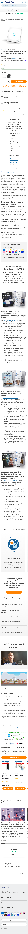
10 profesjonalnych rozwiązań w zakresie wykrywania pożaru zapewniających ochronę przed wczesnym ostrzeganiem (13, 824)
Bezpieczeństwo (14, 930)
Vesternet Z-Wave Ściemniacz (19, 776)
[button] (25, 2)
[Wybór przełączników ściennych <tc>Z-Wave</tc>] (14, 172)
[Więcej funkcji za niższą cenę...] (14, 738)
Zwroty (20, 930)
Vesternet (8, 928)
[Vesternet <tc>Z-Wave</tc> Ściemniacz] (20, 766)
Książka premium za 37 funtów (10, 320)
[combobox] (14, 5)
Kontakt (23, 930)
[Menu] (2, 2)
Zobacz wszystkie (14, 727)
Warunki (2, 930)
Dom (2, 18)
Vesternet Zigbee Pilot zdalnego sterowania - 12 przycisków (6, 778)
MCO (2, 49)
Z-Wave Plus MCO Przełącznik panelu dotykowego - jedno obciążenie (12, 20)
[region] (14, 867)
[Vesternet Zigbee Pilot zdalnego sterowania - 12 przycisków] (7, 766)
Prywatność (8, 930)
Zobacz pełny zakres (14, 757)
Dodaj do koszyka (19, 81)
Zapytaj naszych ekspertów (14, 592)
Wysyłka (14, 58)
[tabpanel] (14, 205)
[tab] (2, 168)
